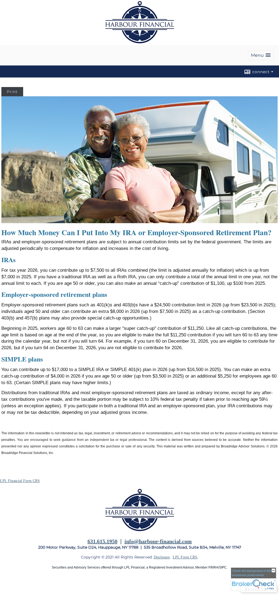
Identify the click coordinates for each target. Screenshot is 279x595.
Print (12, 91)
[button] (261, 55)
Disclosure (162, 557)
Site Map (7, 584)
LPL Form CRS (185, 557)
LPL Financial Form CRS (20, 481)
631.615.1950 (102, 541)
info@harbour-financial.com (158, 541)
